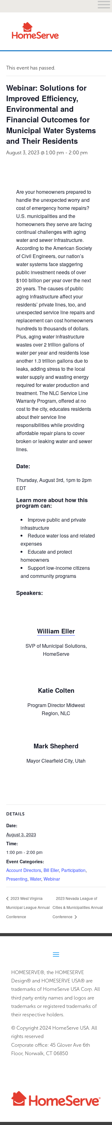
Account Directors (23, 870)
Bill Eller (51, 870)
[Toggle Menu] (92, 35)
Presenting (16, 879)
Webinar (52, 879)
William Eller (56, 630)
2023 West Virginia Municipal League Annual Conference (28, 907)
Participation (73, 870)
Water (35, 879)
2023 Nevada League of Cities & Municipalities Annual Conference (78, 907)
